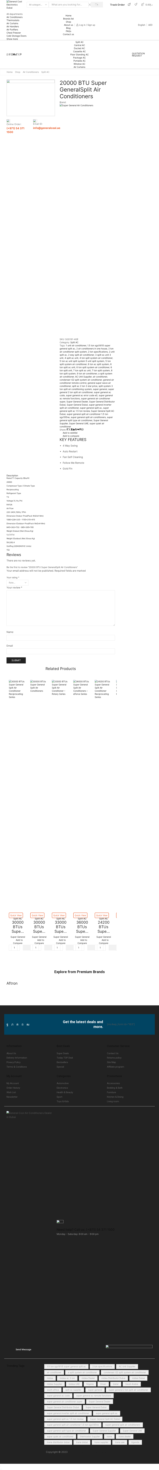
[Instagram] (12, 54)
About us (68, 25)
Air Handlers (13, 26)
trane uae (120, 1442)
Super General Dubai (77, 404)
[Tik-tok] (16, 54)
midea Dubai (138, 1378)
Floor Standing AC (79, 54)
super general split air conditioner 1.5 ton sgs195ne (73, 1424)
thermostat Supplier (90, 1436)
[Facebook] (10, 54)
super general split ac (91, 407)
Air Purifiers (12, 29)
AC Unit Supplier (83, 376)
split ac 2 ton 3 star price (84, 386)
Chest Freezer (14, 32)
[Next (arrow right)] (1, 1469)
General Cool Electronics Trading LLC (90, 1452)
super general (100, 389)
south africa (53, 1389)
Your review (14, 587)
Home (68, 15)
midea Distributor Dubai (113, 1378)
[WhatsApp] (8, 54)
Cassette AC (79, 51)
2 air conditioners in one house (91, 348)
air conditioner (100, 376)
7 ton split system (101, 370)
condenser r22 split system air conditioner (81, 379)
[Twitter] (18, 54)
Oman (103, 1384)
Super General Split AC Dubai (105, 1419)
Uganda (135, 1442)
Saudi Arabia (131, 1384)
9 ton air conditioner (87, 373)
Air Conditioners (15, 17)
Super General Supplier (104, 1430)
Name (10, 632)
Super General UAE (78, 423)
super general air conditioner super (64, 1401)
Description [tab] (12, 475)
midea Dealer (88, 1378)
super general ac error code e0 (82, 395)
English (141, 25)
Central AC (79, 45)
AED (150, 25)
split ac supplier (73, 1389)
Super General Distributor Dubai (63, 1407)
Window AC (79, 64)
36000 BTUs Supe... (82, 927)
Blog (68, 28)
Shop (68, 21)
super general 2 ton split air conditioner (128, 1389)
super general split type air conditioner (66, 1430)
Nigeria (90, 1384)
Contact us (68, 34)
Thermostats (13, 20)
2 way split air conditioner (81, 354)
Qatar (116, 1384)
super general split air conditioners (88, 417)
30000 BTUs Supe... (18, 927)
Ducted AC (79, 48)
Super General (18, 937)
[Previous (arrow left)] (0, 1469)
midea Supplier (54, 1384)
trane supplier (101, 1442)
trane (109, 1436)
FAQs (68, 31)
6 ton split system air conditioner (92, 367)
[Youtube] (14, 54)
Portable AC (79, 60)
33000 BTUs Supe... (61, 927)
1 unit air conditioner (76, 345)
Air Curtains (12, 23)
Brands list (68, 18)
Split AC (79, 42)
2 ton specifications (98, 351)
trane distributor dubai (58, 1442)
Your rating (13, 577)
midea (50, 1378)
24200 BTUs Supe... (104, 927)
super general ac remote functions (93, 1395)
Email (10, 645)
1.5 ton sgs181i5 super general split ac (66, 1366)
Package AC (79, 57)
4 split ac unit (71, 358)
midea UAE (74, 1384)
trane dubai (82, 1442)
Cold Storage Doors (16, 35)
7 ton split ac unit (82, 370)
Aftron (12, 983)
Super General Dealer (77, 401)
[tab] (61, 475)
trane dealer (124, 1436)
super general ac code (58, 1395)
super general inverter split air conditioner (68, 1413)
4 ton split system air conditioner (96, 358)
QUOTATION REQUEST (138, 54)
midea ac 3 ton (67, 1378)
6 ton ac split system (98, 364)
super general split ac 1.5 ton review (65, 1419)
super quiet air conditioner (60, 1436)
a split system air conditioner (82, 1372)
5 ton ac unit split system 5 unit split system (82, 361)
